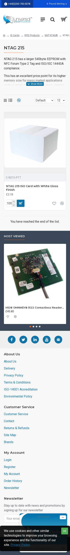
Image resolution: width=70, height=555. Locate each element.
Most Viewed (14, 236)
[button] (30, 326)
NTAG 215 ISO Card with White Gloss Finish (32, 187)
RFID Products (32, 35)
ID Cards (14, 35)
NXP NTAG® (51, 35)
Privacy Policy (20, 545)
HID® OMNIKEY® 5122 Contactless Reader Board (35, 307)
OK (64, 531)
